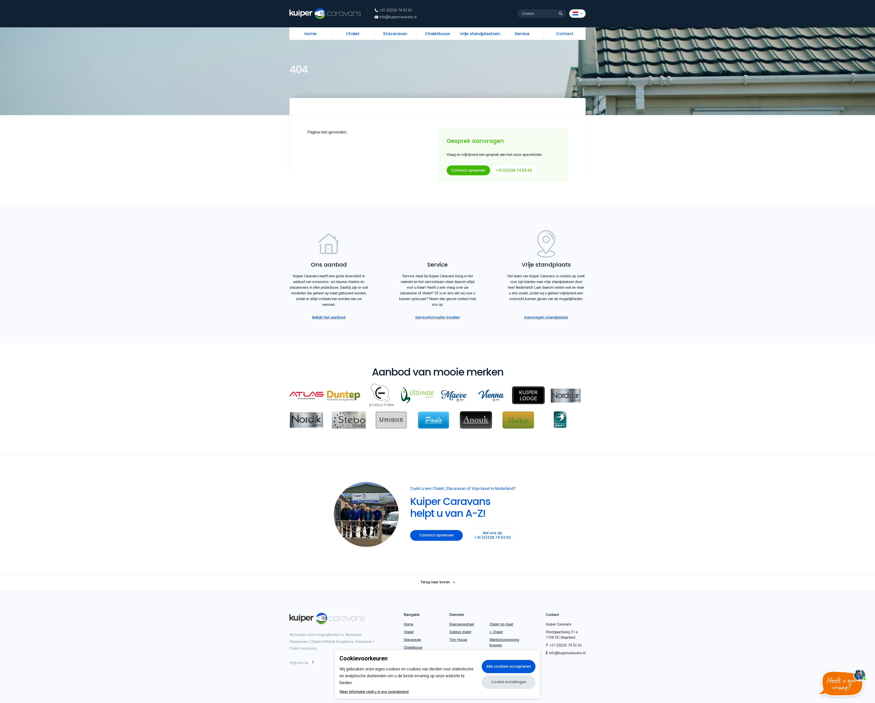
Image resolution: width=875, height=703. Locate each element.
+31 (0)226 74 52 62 (395, 10)
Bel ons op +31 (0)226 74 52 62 (492, 535)
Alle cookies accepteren (508, 666)
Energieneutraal (461, 624)
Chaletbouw (437, 33)
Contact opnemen (468, 170)
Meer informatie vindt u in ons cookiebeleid (374, 692)
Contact (564, 33)
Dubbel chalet (460, 632)
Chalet (353, 33)
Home (310, 33)
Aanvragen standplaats (546, 317)
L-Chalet (496, 632)
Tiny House (458, 640)
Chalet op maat (501, 624)
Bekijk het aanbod (328, 317)
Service (522, 33)
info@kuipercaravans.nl (398, 17)
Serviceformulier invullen (437, 317)
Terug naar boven (435, 582)
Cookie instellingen (508, 682)
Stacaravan (395, 33)
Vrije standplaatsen (480, 33)
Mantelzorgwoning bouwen (504, 642)
